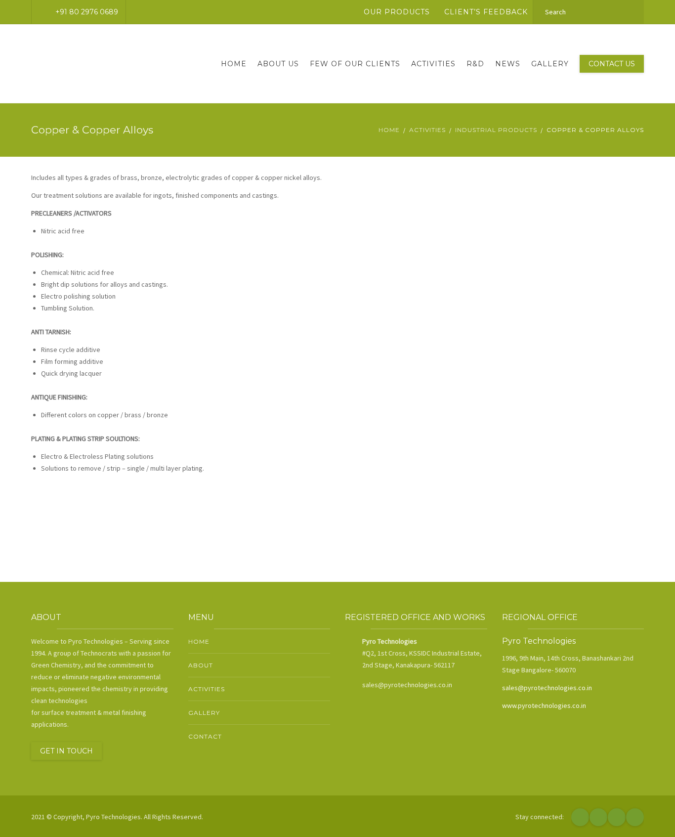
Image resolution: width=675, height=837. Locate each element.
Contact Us (612, 63)
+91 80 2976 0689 (86, 11)
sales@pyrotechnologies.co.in (547, 687)
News (507, 63)
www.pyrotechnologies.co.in (544, 705)
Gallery (550, 63)
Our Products (397, 11)
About (200, 665)
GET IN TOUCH (66, 751)
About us (278, 63)
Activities (433, 63)
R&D (475, 63)
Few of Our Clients (355, 63)
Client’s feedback (486, 11)
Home (234, 63)
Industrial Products (496, 129)
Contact (205, 736)
